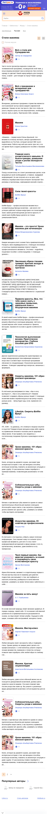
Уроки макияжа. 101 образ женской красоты (28, 448)
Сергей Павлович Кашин (25, 632)
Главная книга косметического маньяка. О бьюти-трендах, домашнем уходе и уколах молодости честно (29, 158)
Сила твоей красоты (25, 191)
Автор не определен (23, 56)
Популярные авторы (13, 781)
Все (24, 31)
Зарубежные (6, 31)
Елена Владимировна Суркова (27, 232)
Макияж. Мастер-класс (26, 628)
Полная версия (10, 42)
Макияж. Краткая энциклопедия (23, 664)
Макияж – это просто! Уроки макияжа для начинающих (29, 227)
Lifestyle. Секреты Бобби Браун (27, 412)
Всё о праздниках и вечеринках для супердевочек (25, 88)
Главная (4, 26)
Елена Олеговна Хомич (24, 94)
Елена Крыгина (21, 126)
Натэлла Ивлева (21, 271)
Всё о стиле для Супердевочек (23, 51)
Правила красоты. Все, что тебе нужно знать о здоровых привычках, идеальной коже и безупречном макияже (29, 303)
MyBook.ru (41, 798)
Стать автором (22, 798)
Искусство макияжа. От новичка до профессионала (29, 522)
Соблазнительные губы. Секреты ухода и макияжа (28, 486)
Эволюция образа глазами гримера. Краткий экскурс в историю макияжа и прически (29, 264)
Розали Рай (19, 527)
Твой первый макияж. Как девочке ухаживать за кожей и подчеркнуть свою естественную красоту (29, 558)
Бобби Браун (20, 195)
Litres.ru (5, 798)
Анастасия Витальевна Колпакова (29, 669)
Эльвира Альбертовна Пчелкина (28, 382)
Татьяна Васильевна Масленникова (29, 166)
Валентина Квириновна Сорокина (28, 347)
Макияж (19, 123)
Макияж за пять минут (26, 594)
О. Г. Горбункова (21, 597)
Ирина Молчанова (22, 565)
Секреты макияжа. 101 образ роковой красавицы (29, 377)
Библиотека (14, 26)
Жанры (22, 26)
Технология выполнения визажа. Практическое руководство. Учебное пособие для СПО (27, 340)
